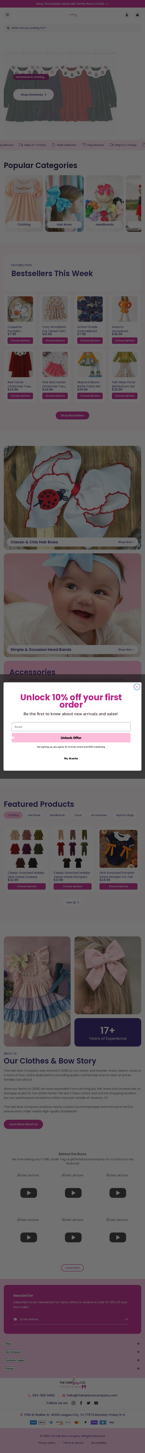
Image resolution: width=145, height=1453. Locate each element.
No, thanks (71, 758)
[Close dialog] (137, 687)
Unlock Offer (71, 737)
